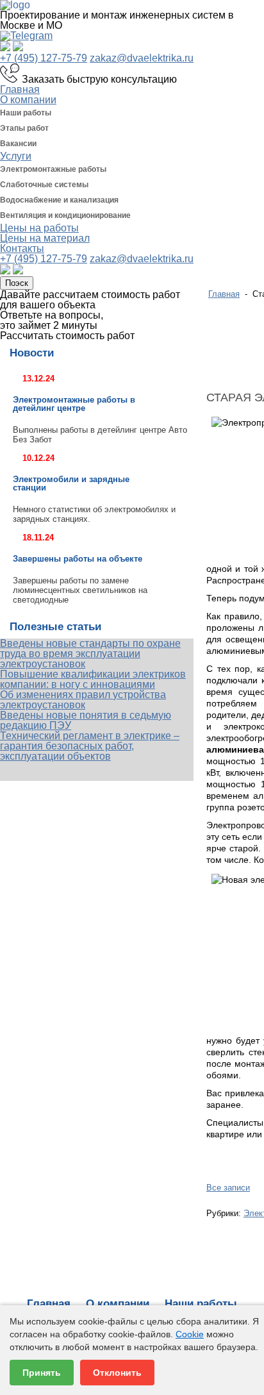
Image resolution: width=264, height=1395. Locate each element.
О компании (28, 99)
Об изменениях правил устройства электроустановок (83, 699)
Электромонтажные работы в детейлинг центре (74, 404)
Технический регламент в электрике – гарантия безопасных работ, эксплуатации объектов (89, 746)
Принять (41, 1372)
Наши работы (25, 112)
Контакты (22, 248)
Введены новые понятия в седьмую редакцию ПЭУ (85, 720)
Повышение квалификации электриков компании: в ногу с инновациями (93, 679)
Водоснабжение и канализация (59, 200)
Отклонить (117, 1372)
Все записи (228, 1187)
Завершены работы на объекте (79, 559)
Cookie (190, 1334)
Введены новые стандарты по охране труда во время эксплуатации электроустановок (90, 653)
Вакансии (18, 143)
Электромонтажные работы (53, 169)
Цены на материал (45, 238)
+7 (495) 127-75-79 (43, 58)
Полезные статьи (55, 627)
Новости (32, 353)
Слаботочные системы (44, 184)
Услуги (15, 156)
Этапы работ (24, 128)
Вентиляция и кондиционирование (65, 215)
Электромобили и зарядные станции (71, 483)
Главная (20, 89)
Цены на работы (39, 227)
